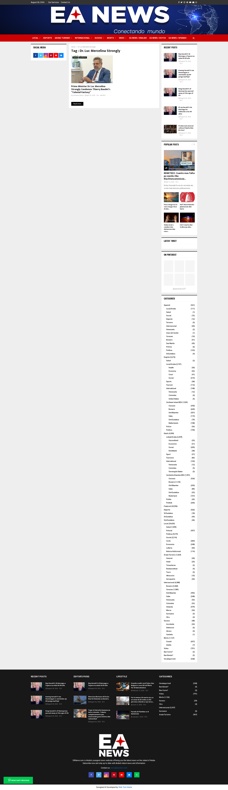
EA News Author (78, 95)
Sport (168, 454)
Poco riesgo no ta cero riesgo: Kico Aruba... (170, 206)
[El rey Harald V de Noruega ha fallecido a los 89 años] (170, 110)
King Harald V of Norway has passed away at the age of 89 (185, 92)
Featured (167, 506)
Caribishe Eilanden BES (175, 475)
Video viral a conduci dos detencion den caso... (169, 228)
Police (168, 426)
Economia (170, 544)
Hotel (168, 562)
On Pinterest (170, 254)
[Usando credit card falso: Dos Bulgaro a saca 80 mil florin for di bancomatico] (122, 686)
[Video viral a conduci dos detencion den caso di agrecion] (171, 217)
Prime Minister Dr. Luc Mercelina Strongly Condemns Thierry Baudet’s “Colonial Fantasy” (90, 89)
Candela (169, 634)
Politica (169, 534)
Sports (168, 381)
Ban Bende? (168, 655)
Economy (172, 371)
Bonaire (169, 340)
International (171, 388)
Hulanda (169, 607)
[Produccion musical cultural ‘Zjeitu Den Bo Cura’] (170, 129)
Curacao (172, 406)
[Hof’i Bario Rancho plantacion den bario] (187, 197)
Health (171, 368)
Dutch (166, 433)
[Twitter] (98, 774)
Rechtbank (173, 451)
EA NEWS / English (138, 38)
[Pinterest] (114, 774)
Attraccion (170, 576)
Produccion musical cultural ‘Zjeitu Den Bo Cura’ (185, 127)
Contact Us (65, 2)
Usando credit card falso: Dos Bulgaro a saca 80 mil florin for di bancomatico (142, 685)
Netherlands (173, 423)
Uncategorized (170, 659)
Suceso (98, 38)
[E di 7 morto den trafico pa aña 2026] (187, 217)
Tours (168, 572)
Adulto (168, 645)
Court (171, 374)
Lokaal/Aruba (171, 437)
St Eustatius (170, 354)
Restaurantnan (172, 569)
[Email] (129, 774)
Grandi (169, 641)
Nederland (173, 496)
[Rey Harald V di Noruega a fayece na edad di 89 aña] (170, 57)
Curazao (169, 336)
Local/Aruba (171, 309)
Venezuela (170, 329)
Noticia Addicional (173, 551)
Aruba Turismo (62, 38)
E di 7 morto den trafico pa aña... (186, 226)
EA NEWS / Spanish (177, 38)
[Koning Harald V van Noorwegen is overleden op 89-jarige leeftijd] (170, 73)
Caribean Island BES (174, 402)
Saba (171, 416)
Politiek (169, 503)
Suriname (170, 614)
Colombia (172, 395)
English (75, 57)
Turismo (169, 322)
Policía (169, 347)
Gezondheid (173, 440)
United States (174, 399)
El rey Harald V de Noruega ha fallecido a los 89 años (185, 110)
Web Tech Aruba (125, 787)
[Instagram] (106, 774)
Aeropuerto (170, 579)
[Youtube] (121, 774)
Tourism (169, 385)
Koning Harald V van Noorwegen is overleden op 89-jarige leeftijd (186, 73)
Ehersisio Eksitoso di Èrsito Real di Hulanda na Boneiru (98, 697)
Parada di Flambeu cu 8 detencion (140, 712)
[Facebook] (91, 774)
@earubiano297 (179, 289)
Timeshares (171, 565)
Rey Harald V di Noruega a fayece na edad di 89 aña (186, 56)
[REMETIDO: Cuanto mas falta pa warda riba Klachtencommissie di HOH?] (179, 160)
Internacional (82, 38)
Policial (169, 531)
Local (35, 38)
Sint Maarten (82, 57)
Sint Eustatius (174, 420)
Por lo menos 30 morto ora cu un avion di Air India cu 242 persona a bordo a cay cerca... (142, 699)
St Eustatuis (168, 513)
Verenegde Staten (176, 472)
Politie (168, 499)
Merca (168, 610)
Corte (168, 541)
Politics (169, 430)
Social (168, 316)
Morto (110, 38)
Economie (173, 444)
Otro (168, 617)
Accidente (170, 624)
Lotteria (169, 548)
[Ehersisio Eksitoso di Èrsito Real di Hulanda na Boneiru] (80, 700)
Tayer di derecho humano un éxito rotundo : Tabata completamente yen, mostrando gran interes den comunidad (99, 714)
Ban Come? (168, 652)
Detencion (170, 628)
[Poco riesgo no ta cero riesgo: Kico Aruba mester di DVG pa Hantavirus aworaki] (171, 197)
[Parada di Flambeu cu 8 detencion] (122, 715)
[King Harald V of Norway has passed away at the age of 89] (170, 92)
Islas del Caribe (172, 333)
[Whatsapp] (136, 774)
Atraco (168, 631)
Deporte (47, 38)
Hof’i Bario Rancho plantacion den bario (187, 206)
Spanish (167, 305)
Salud (168, 312)
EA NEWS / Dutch (158, 38)
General (169, 558)
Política (169, 350)
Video (121, 38)
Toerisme (170, 458)
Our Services (53, 2)
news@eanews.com (119, 768)
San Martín (170, 343)
